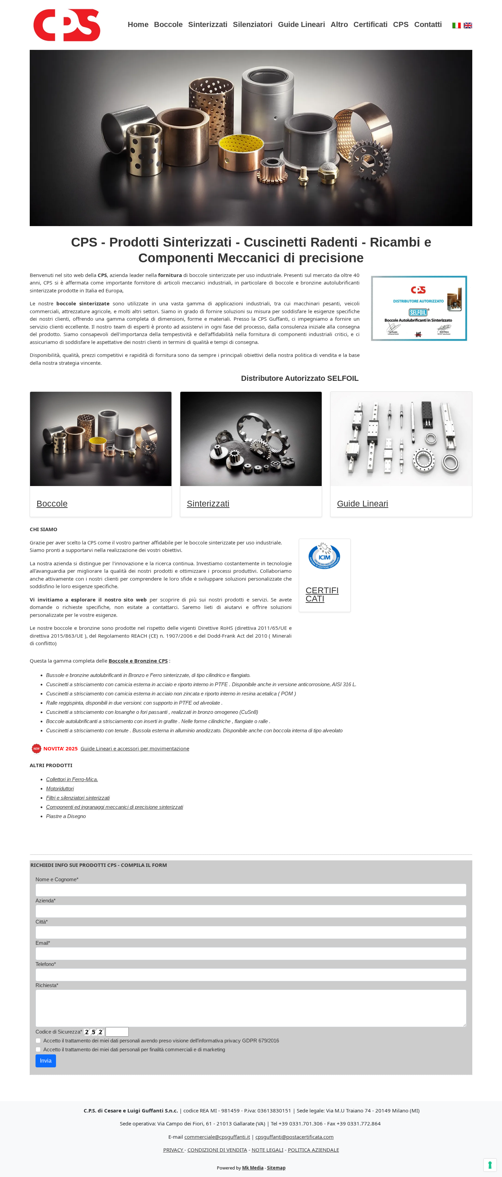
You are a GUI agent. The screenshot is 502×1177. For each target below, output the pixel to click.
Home (138, 24)
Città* (42, 922)
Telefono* (46, 964)
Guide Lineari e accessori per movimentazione (135, 748)
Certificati (370, 24)
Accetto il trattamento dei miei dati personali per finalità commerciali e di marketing (134, 1049)
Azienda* (46, 900)
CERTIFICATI (322, 594)
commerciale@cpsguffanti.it (217, 1136)
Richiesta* (47, 985)
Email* (43, 943)
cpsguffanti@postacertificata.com (294, 1136)
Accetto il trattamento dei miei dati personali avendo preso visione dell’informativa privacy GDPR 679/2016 (161, 1040)
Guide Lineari (301, 24)
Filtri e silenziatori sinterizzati (78, 798)
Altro (339, 24)
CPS (401, 24)
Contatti (428, 24)
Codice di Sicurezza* (59, 1032)
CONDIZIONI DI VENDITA (217, 1149)
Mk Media (253, 1168)
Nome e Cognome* (57, 879)
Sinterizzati (207, 24)
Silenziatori (253, 24)
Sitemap (276, 1168)
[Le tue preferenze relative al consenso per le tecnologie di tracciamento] (490, 1165)
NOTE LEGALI (267, 1149)
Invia (46, 1061)
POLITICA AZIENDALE (313, 1149)
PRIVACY (173, 1149)
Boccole (168, 24)
